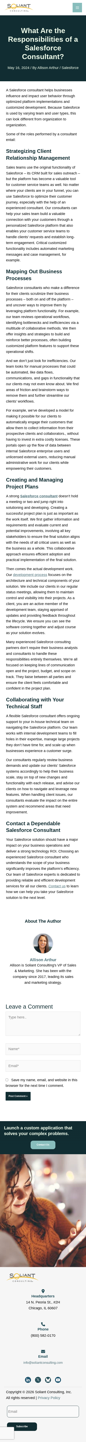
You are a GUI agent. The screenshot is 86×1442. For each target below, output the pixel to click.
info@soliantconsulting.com (43, 1362)
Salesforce (70, 68)
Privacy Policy (49, 1398)
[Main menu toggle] (77, 7)
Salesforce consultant (39, 496)
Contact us (57, 886)
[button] (43, 1145)
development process (30, 575)
